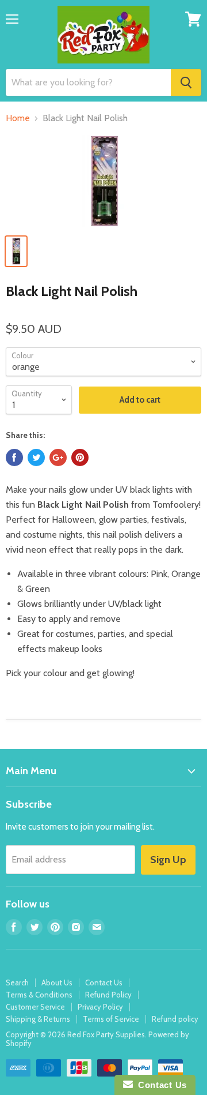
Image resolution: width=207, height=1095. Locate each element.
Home (18, 118)
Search (17, 982)
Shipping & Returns (38, 1018)
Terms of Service (111, 1018)
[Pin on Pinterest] (80, 457)
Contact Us (103, 982)
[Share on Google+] (58, 457)
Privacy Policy (100, 1006)
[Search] (186, 82)
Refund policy (175, 1018)
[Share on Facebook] (14, 457)
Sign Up (168, 859)
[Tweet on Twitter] (36, 457)
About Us (56, 982)
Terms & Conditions (39, 994)
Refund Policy (108, 994)
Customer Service (35, 1006)
